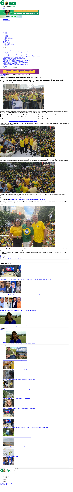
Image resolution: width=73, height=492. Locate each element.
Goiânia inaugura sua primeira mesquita (9, 59)
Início (1, 74)
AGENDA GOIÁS (7, 43)
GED (1, 261)
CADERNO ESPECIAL (7, 21)
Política (4, 75)
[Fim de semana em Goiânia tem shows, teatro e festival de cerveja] (8, 368)
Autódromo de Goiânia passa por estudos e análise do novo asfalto (14, 58)
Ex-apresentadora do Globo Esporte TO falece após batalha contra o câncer (15, 64)
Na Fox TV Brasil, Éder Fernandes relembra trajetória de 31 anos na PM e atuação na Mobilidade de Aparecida (21, 56)
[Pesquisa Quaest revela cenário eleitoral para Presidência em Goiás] (10, 308)
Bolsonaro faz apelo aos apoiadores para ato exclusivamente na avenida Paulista (27, 199)
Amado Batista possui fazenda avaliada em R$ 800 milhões (13, 49)
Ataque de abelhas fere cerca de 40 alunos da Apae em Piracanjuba (14, 52)
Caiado (5, 256)
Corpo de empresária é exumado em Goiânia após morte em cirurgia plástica (15, 54)
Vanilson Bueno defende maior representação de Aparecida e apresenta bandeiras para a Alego (18, 55)
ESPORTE (4, 41)
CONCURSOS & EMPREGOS (8, 44)
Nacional (4, 74)
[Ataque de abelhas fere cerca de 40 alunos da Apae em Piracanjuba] (8, 387)
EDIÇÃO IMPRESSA (6, 20)
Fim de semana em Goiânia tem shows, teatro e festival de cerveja (14, 50)
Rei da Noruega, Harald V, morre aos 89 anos (10, 63)
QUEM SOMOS (5, 19)
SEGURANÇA (7, 40)
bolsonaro (2, 256)
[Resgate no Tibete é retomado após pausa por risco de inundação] (8, 397)
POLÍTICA (5, 34)
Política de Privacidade (6, 476)
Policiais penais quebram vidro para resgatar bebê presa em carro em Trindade (16, 51)
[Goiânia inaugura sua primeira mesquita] (8, 455)
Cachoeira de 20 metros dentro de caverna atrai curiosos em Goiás (14, 57)
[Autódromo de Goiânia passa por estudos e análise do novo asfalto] (8, 445)
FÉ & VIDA (5, 32)
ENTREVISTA (7, 36)
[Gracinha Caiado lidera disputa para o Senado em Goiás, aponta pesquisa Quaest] (10, 292)
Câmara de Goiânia (7, 37)
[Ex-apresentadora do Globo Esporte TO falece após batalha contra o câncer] (10, 323)
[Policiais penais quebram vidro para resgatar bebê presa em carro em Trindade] (8, 378)
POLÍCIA (4, 39)
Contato (4, 475)
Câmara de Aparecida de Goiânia (9, 38)
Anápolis (6, 29)
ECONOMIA (6, 45)
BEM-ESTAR (6, 33)
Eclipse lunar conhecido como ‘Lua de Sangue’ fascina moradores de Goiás (15, 62)
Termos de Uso (5, 477)
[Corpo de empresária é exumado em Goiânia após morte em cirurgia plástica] (8, 407)
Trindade (6, 31)
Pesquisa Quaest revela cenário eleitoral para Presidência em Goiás (14, 61)
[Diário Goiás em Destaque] (8, 6)
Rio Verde (6, 30)
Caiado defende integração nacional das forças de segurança (23, 121)
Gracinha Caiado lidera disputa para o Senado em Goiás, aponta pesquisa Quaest (16, 60)
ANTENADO (6, 35)
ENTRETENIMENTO (6, 42)
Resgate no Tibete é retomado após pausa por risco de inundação (13, 53)
